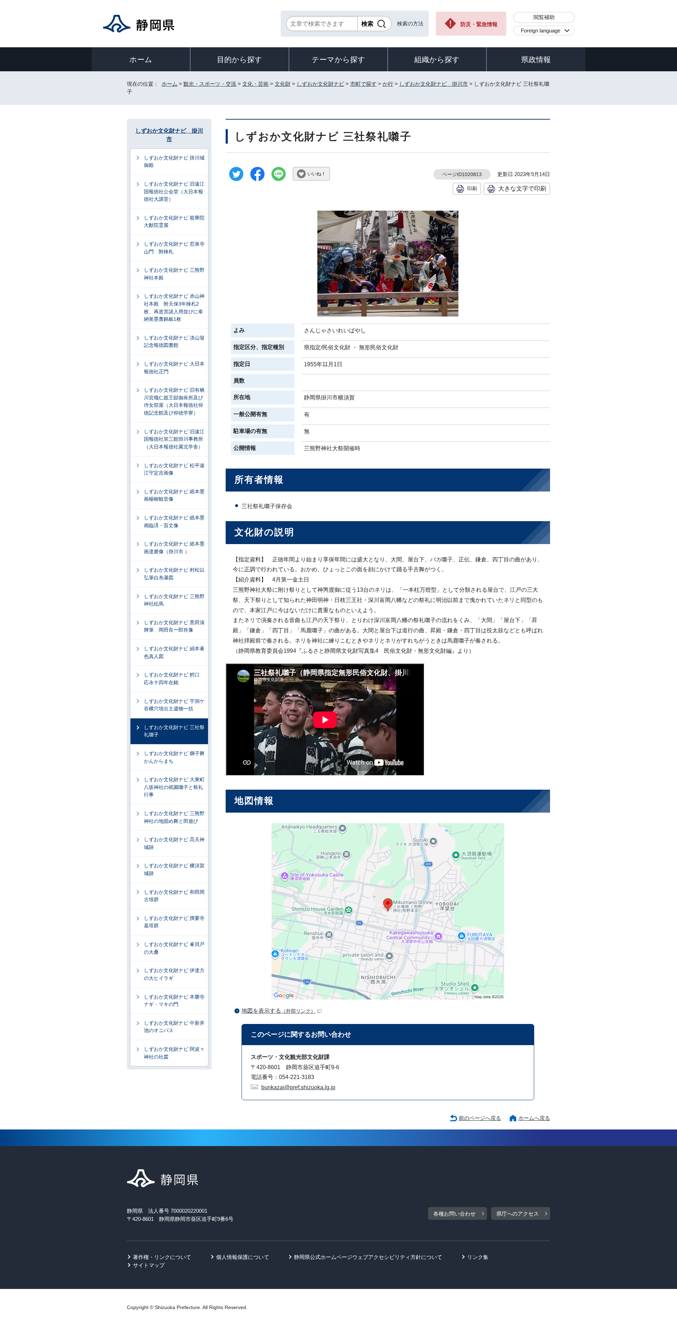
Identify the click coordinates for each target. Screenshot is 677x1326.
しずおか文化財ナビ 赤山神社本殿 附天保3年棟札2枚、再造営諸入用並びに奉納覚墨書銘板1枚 (174, 307)
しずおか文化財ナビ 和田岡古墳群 (174, 896)
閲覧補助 (544, 17)
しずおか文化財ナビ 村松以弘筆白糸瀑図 (174, 573)
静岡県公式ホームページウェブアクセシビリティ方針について (368, 1257)
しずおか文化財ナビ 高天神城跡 (174, 843)
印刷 (472, 188)
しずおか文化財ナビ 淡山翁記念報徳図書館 (174, 341)
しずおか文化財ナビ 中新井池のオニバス (174, 1026)
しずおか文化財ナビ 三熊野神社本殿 (174, 274)
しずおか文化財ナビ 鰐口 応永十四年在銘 (174, 678)
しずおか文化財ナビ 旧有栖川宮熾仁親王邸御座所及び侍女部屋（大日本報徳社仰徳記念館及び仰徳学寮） (174, 401)
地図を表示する (279, 1011)
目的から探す (239, 59)
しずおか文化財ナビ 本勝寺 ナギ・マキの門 (176, 1000)
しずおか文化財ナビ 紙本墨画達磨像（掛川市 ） (174, 547)
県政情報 (536, 59)
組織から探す (437, 59)
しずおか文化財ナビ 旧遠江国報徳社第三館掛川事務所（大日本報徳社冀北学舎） (174, 439)
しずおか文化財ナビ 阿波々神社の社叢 (174, 1053)
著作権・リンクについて (162, 1257)
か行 (388, 84)
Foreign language (540, 31)
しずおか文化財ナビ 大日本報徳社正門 (174, 367)
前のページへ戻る (480, 1118)
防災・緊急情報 (479, 24)
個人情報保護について (242, 1257)
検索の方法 (410, 23)
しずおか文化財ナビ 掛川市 (433, 84)
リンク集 (477, 1257)
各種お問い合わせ (454, 1214)
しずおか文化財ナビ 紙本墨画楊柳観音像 (174, 495)
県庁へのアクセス (517, 1214)
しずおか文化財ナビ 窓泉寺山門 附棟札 (174, 247)
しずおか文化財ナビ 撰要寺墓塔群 (174, 922)
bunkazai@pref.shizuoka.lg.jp (298, 1087)
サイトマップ (149, 1265)
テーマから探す (338, 59)
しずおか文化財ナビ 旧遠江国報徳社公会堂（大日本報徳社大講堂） (174, 191)
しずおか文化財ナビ (320, 84)
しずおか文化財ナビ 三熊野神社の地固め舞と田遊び (174, 817)
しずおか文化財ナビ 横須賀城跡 (174, 869)
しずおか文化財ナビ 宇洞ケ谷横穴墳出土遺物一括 (174, 705)
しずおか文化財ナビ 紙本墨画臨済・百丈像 (174, 521)
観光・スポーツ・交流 (209, 84)
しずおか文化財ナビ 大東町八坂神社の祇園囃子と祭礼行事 (174, 787)
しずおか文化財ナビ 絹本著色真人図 (174, 652)
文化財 (283, 84)
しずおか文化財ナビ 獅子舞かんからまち (174, 757)
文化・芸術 (255, 84)
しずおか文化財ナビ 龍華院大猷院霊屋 (174, 221)
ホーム (140, 59)
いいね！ (316, 173)
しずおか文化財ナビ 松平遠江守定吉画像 (174, 469)
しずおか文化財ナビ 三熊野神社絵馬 (174, 600)
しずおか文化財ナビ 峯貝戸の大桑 (174, 948)
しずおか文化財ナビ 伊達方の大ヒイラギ (174, 974)
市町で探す (363, 84)
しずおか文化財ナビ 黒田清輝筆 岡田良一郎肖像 (174, 626)
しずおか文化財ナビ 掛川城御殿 (174, 161)
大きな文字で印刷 (522, 188)
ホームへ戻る (534, 1118)
